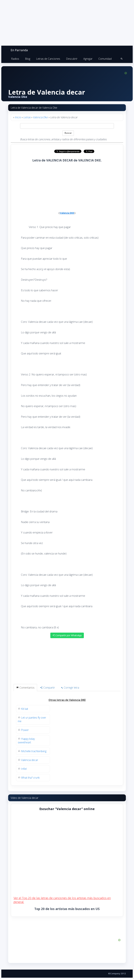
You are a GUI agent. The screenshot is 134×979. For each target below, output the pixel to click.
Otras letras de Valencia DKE (67, 700)
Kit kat (24, 709)
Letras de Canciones (48, 59)
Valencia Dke (40, 117)
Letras (26, 117)
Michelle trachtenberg (33, 751)
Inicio (18, 117)
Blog (27, 59)
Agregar (87, 59)
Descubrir (71, 59)
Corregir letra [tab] (71, 687)
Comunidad (105, 59)
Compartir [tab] (49, 687)
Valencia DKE (67, 213)
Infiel (24, 769)
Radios (15, 59)
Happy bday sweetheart (26, 740)
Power (25, 730)
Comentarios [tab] (26, 687)
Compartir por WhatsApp (68, 635)
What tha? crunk (30, 777)
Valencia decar (29, 760)
